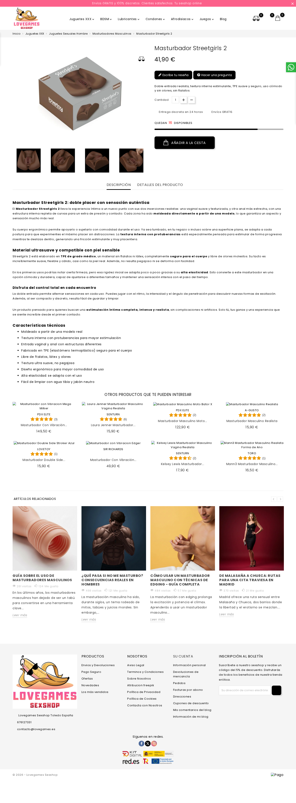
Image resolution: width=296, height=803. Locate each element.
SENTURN (113, 414)
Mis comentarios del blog (192, 710)
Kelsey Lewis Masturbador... (182, 464)
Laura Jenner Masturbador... (113, 425)
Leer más (20, 615)
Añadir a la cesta (188, 142)
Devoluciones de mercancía (186, 674)
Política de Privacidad (143, 692)
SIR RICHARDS (113, 449)
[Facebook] (141, 743)
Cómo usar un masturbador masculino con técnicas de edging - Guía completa (180, 580)
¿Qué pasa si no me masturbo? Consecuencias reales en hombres (112, 580)
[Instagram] (154, 743)
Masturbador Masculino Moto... (182, 421)
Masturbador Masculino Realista (252, 421)
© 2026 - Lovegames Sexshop (35, 775)
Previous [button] (15, 161)
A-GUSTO (252, 410)
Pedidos (179, 683)
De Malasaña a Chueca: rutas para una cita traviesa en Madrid (250, 580)
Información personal (189, 665)
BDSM (106, 19)
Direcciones (182, 696)
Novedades (90, 685)
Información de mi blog (190, 717)
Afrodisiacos (182, 19)
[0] (277, 18)
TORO (252, 453)
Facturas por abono (188, 690)
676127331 (24, 722)
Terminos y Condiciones (145, 672)
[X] (148, 743)
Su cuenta (183, 656)
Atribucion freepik (140, 685)
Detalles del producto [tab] (160, 185)
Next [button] (280, 499)
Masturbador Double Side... (44, 460)
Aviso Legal (135, 665)
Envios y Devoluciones (98, 665)
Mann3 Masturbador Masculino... (252, 464)
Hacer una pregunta (216, 75)
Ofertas (87, 679)
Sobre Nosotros (139, 679)
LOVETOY (43, 449)
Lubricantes (129, 19)
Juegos (207, 19)
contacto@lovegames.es (36, 729)
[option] (29, 161)
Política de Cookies (142, 699)
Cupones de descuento (191, 703)
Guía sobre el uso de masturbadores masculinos (42, 577)
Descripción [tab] (119, 185)
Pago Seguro (91, 672)
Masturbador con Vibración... (44, 425)
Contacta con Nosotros (144, 705)
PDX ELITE (44, 414)
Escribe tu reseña (175, 75)
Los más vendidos (95, 692)
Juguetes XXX (82, 19)
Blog (223, 19)
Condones (156, 19)
